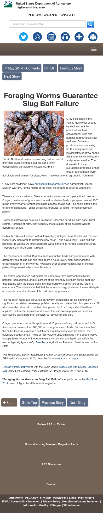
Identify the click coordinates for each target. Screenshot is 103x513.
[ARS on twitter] (23, 36)
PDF (51, 68)
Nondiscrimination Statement (80, 501)
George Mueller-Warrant (16, 367)
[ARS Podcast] (65, 36)
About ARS (50, 15)
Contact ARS (66, 15)
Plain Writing (86, 497)
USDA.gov (31, 497)
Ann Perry (41, 342)
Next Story (12, 76)
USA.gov (55, 505)
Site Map (45, 497)
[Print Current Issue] (92, 37)
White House (71, 505)
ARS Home (35, 15)
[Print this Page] (93, 36)
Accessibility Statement (25, 501)
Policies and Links (64, 497)
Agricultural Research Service (51, 184)
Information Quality (35, 505)
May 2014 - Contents (23, 68)
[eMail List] (37, 36)
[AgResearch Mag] (51, 36)
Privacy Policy (51, 501)
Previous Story (71, 68)
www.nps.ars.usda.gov (65, 358)
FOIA (5, 501)
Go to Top (29, 402)
